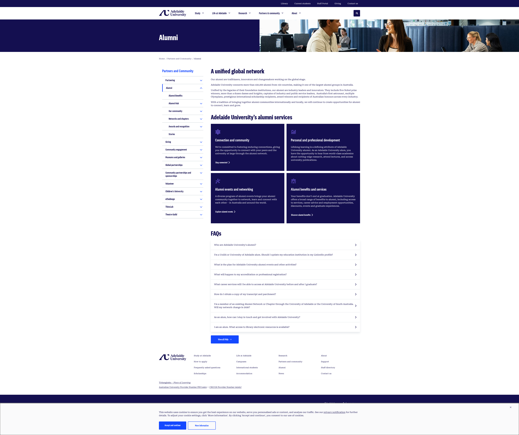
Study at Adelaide (202, 356)
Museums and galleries (175, 157)
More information (202, 425)
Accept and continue (173, 425)
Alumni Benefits (175, 95)
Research (283, 356)
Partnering (170, 80)
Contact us (352, 3)
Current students (302, 3)
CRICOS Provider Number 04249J (225, 387)
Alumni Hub (174, 103)
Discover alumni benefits (301, 214)
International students (247, 367)
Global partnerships (174, 165)
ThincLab (169, 206)
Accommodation (244, 373)
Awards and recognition (179, 126)
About (324, 356)
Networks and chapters (179, 118)
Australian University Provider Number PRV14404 (183, 387)
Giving (338, 3)
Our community (175, 111)
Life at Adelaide (243, 356)
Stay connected (221, 162)
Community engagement (176, 149)
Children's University (174, 191)
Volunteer (169, 183)
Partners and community (290, 362)
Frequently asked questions (207, 367)
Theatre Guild (171, 214)
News (281, 373)
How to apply (200, 362)
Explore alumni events (224, 211)
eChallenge (170, 199)
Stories (172, 134)
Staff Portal (322, 3)
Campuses (241, 362)
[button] (510, 407)
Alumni (169, 88)
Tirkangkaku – (175, 382)
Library (284, 3)
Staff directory (328, 367)
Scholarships (200, 373)
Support (325, 362)
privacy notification (334, 412)
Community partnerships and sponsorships (178, 174)
